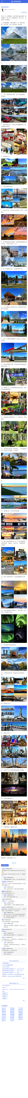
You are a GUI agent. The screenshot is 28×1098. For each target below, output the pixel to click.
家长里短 (20, 1011)
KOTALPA (17, 1)
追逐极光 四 (5, 994)
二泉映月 (4, 948)
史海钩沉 (20, 1017)
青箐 (3, 919)
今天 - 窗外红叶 (6, 985)
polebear (4, 937)
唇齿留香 (12, 1012)
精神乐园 (20, 1009)
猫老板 (3, 891)
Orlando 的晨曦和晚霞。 (8, 965)
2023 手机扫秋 (5, 967)
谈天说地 (12, 1008)
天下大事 (20, 1008)
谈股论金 (20, 1019)
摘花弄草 (3, 1011)
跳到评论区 (24, 12)
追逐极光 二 (5, 998)
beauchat (4, 907)
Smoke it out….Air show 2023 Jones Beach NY (13, 989)
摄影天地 (20, 1016)
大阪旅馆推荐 (5, 963)
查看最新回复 (5, 865)
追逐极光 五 (5, 993)
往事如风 (12, 1009)
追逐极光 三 (5, 996)
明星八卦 (3, 1019)
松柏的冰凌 (4, 881)
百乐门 (6, 9)
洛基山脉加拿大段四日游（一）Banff (10, 972)
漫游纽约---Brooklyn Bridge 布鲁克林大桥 (12, 976)
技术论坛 (3, 1017)
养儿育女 (3, 1016)
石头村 (3, 929)
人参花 (3, 899)
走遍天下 (3, 1009)
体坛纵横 (12, 1014)
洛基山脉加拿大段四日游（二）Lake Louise (12, 970)
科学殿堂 (12, 1016)
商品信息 (12, 1017)
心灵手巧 (12, 1020)
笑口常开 (3, 1012)
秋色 (3, 991)
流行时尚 (12, 1019)
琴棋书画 (3, 1014)
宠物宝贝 (12, 1011)
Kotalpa (3, 868)
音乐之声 (3, 1008)
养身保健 (20, 1012)
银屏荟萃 (20, 1014)
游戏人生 (3, 1020)
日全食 (3, 987)
